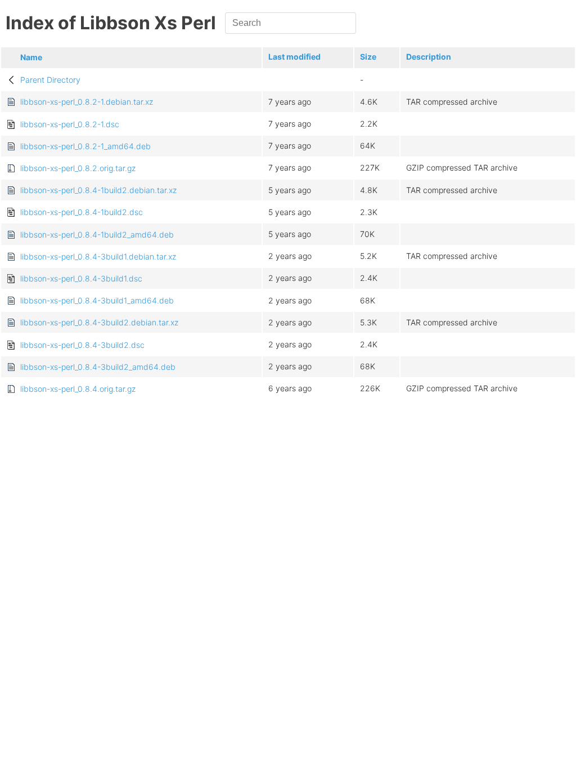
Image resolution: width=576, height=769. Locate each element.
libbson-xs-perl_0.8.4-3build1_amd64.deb (97, 300)
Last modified (294, 56)
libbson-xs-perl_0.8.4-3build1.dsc (81, 278)
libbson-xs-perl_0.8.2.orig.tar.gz (78, 168)
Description (428, 56)
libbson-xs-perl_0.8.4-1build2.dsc (81, 212)
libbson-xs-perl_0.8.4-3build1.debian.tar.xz (98, 256)
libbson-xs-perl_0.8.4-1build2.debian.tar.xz (98, 190)
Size (368, 56)
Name (31, 57)
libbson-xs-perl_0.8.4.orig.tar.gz (78, 389)
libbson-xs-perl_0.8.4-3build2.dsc (82, 345)
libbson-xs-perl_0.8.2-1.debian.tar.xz (86, 101)
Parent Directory (50, 79)
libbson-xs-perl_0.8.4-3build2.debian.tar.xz (99, 322)
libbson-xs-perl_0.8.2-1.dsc (69, 124)
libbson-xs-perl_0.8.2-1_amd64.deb (85, 146)
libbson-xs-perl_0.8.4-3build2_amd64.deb (98, 367)
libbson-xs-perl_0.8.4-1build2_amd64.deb (97, 234)
